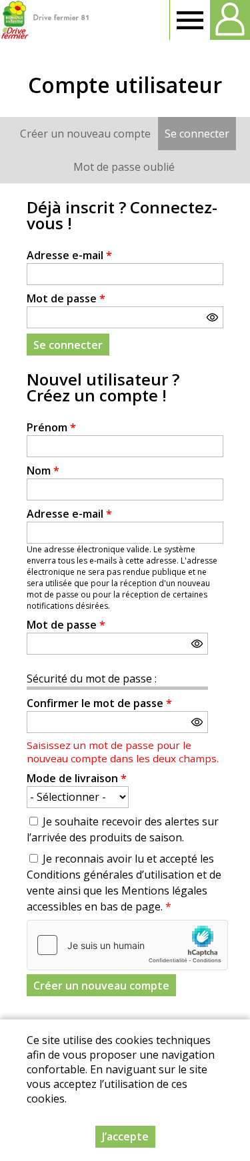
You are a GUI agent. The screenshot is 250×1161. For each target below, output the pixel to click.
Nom (43, 470)
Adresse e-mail (69, 255)
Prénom (51, 427)
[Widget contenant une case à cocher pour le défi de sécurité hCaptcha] (127, 945)
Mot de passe (66, 298)
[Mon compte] (230, 20)
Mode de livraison (77, 778)
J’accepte (125, 1136)
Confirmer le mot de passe (99, 703)
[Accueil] (45, 20)
